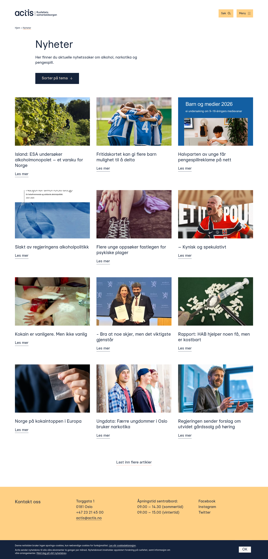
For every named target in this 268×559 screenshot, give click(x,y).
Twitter (204, 512)
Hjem (17, 28)
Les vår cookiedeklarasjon (122, 546)
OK (244, 549)
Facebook (207, 501)
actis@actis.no (89, 518)
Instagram (207, 507)
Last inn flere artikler (134, 462)
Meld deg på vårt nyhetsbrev (51, 553)
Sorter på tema (57, 78)
